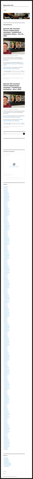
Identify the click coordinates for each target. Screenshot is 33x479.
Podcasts (10, 126)
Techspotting (6, 466)
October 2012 (6, 386)
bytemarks (11, 177)
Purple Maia (14, 63)
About (4, 473)
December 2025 (6, 196)
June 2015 (5, 348)
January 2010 (6, 426)
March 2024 (6, 221)
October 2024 (6, 213)
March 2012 (6, 395)
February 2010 (6, 425)
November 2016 (7, 327)
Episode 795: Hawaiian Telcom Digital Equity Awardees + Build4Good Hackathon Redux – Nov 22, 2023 (13, 32)
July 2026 (5, 187)
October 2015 (6, 343)
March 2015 (6, 351)
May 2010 (5, 421)
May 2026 (6, 190)
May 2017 (5, 320)
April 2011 (5, 408)
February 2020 (6, 280)
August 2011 (6, 403)
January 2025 (6, 209)
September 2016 (7, 330)
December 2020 (6, 268)
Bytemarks (6, 457)
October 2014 (6, 357)
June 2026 (6, 189)
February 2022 (6, 251)
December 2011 (6, 398)
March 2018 (6, 308)
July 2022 (5, 245)
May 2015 (5, 349)
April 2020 (6, 278)
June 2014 (5, 362)
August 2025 (6, 201)
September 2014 (7, 359)
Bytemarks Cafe (8, 5)
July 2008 (5, 448)
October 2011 (6, 401)
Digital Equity (18, 126)
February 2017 (6, 324)
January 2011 (6, 412)
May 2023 (5, 233)
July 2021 (5, 260)
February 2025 (6, 208)
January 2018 (6, 310)
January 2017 (6, 325)
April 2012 (6, 394)
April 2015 (6, 350)
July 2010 (5, 419)
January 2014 (6, 368)
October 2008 (6, 444)
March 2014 (6, 366)
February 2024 (6, 222)
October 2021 (6, 256)
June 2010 (5, 420)
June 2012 (5, 391)
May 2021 (5, 262)
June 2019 (6, 290)
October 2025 (6, 198)
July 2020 (5, 274)
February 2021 (6, 266)
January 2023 (6, 238)
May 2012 (5, 392)
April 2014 (6, 365)
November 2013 (6, 371)
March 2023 (6, 236)
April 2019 (6, 292)
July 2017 (5, 318)
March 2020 (6, 279)
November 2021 (6, 255)
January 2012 (6, 397)
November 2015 (6, 342)
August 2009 (6, 432)
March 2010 (6, 424)
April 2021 (6, 263)
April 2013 (6, 379)
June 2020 (6, 275)
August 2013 (6, 374)
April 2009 (6, 437)
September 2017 (7, 315)
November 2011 (6, 400)
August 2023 (6, 230)
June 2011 (5, 406)
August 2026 (6, 186)
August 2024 (6, 215)
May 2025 (6, 204)
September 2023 (7, 228)
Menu (5, 10)
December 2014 (6, 355)
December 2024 (6, 210)
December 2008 (6, 442)
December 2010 (6, 413)
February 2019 (6, 295)
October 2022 (6, 242)
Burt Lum (8, 177)
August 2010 (6, 418)
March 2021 (6, 265)
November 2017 (6, 313)
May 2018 (5, 306)
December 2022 (6, 239)
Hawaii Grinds (6, 460)
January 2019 (6, 296)
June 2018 (5, 304)
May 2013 (5, 378)
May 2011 (5, 407)
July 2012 (5, 390)
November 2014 (6, 356)
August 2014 (6, 360)
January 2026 (6, 195)
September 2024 (7, 214)
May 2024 (6, 219)
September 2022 (7, 243)
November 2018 (6, 298)
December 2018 (6, 297)
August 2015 (6, 345)
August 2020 (6, 273)
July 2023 (5, 231)
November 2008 (7, 443)
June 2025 (6, 203)
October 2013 (6, 372)
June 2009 (6, 435)
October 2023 (6, 227)
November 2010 (6, 414)
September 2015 (7, 344)
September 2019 (7, 286)
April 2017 (6, 321)
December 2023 (6, 225)
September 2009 (7, 431)
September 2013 (7, 373)
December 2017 (6, 312)
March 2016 (6, 337)
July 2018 (5, 303)
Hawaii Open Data (7, 462)
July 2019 (5, 289)
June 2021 (5, 261)
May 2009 (6, 436)
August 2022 (6, 244)
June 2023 (6, 232)
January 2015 (6, 354)
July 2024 (5, 216)
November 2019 (7, 284)
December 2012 (6, 384)
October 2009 (6, 430)
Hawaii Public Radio (7, 463)
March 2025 (6, 207)
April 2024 (6, 220)
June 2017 (5, 319)
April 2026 (6, 191)
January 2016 (6, 339)
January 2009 (6, 441)
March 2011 (6, 409)
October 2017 (6, 314)
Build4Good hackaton (16, 117)
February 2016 (6, 338)
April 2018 (6, 307)
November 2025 (7, 197)
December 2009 (7, 427)
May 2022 (6, 248)
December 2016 (6, 326)
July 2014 (5, 361)
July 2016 (5, 332)
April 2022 (6, 249)
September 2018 (7, 301)
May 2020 (6, 277)
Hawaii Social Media (7, 465)
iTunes (13, 68)
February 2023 (6, 237)
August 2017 (6, 316)
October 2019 (6, 285)
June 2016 (6, 333)
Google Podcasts (9, 68)
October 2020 (6, 271)
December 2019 (6, 283)
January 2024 (6, 224)
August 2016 (6, 331)
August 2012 (6, 389)
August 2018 (6, 302)
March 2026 (6, 192)
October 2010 (6, 415)
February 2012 (6, 396)
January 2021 (6, 267)
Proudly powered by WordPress (12, 476)
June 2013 (5, 377)
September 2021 (7, 257)
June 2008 (6, 449)
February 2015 (6, 353)
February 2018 (6, 309)
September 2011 (7, 402)
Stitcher (17, 68)
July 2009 (5, 433)
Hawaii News (6, 461)
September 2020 (7, 272)
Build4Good (14, 126)
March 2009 (6, 438)
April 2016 (6, 336)
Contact (4, 471)
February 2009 (6, 439)
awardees (7, 113)
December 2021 (6, 254)
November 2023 (7, 226)
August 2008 (6, 447)
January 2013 (6, 383)
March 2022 (6, 250)
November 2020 (7, 269)
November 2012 (6, 385)
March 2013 (6, 380)
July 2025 (5, 202)
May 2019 (5, 291)
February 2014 (6, 367)
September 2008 (7, 445)
